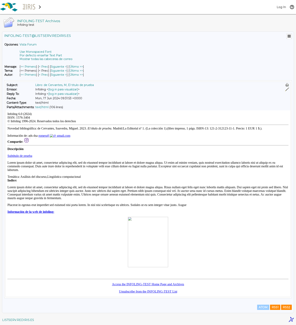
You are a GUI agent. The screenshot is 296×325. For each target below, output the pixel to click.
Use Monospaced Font (36, 52)
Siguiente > (59, 66)
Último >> (76, 66)
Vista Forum (28, 44)
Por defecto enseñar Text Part (41, 55)
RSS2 (286, 307)
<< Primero (28, 66)
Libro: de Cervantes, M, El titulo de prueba (64, 85)
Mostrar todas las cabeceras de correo (46, 59)
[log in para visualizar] (63, 89)
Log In (281, 7)
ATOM (263, 307)
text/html (42, 107)
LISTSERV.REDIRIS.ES (18, 320)
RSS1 (275, 307)
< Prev (43, 66)
